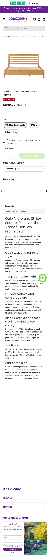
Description (10, 206)
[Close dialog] (45, 523)
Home (5, 37)
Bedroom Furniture (14, 37)
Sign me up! (12, 549)
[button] (44, 19)
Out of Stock (32, 155)
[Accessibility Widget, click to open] (43, 278)
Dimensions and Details (15, 211)
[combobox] (5, 541)
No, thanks (12, 552)
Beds (24, 37)
